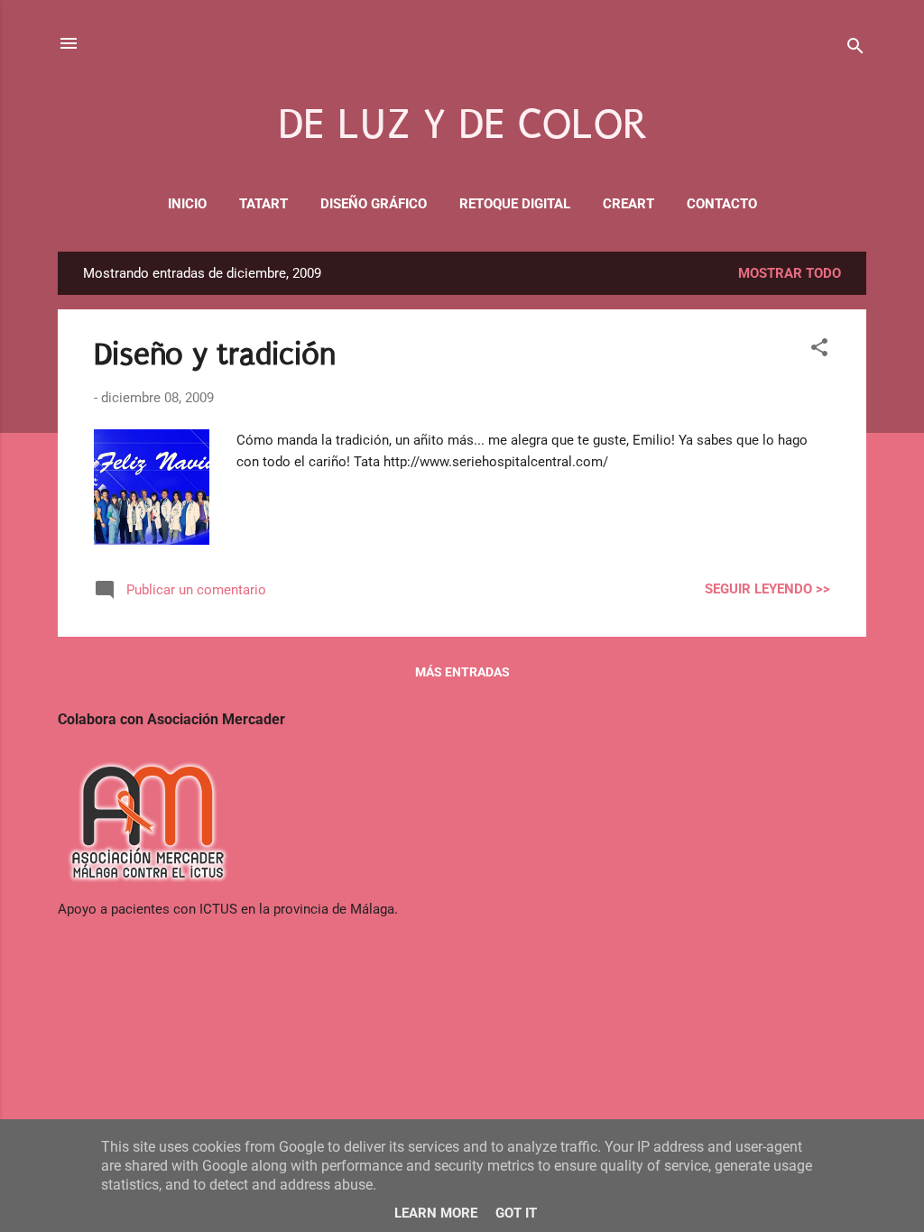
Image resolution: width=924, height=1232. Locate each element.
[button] (819, 350)
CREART (628, 204)
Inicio (187, 204)
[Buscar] (855, 49)
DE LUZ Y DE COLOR (462, 124)
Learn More (435, 1213)
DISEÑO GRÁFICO (373, 204)
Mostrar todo (789, 273)
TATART (263, 204)
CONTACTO (722, 204)
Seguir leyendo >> (767, 589)
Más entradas (462, 672)
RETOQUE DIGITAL (514, 204)
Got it (516, 1213)
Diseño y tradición (215, 354)
